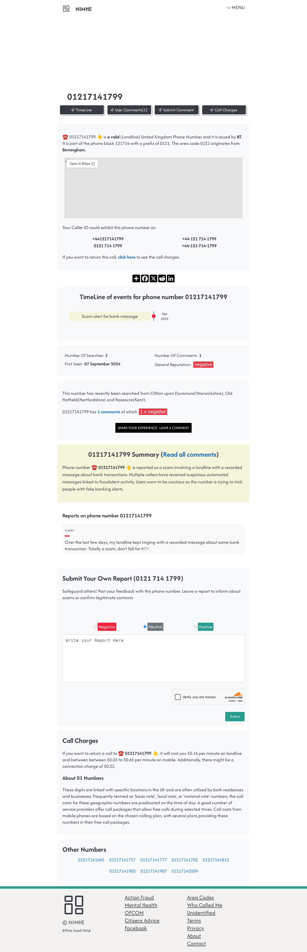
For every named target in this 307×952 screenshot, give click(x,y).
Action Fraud (139, 897)
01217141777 (153, 860)
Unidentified (201, 913)
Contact (196, 943)
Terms (194, 920)
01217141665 (91, 860)
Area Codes (200, 897)
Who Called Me (204, 905)
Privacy (195, 928)
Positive (205, 627)
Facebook (136, 928)
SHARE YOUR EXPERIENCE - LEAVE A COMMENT (153, 427)
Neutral (155, 627)
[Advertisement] (153, 50)
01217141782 (184, 860)
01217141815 (216, 860)
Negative (107, 627)
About (194, 936)
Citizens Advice (142, 920)
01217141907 (154, 871)
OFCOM (134, 913)
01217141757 (122, 860)
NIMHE (84, 9)
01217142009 (184, 871)
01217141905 (122, 871)
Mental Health (141, 905)
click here (127, 257)
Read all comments (189, 454)
